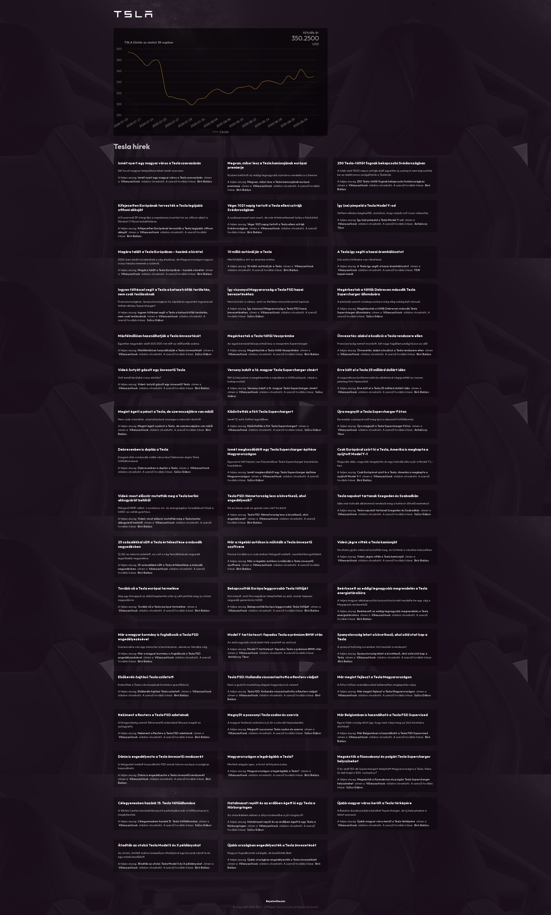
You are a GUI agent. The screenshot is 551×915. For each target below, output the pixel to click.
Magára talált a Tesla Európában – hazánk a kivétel (171, 270)
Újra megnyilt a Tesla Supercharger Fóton (384, 426)
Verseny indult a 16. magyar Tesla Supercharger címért (282, 388)
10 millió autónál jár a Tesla (264, 266)
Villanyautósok (130, 181)
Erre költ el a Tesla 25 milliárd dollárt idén (383, 388)
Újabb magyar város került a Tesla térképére (386, 821)
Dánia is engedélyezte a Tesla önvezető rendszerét (171, 775)
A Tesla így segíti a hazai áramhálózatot (383, 266)
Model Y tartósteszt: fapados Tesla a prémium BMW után (284, 649)
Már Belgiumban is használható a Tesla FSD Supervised (392, 733)
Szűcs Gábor (155, 320)
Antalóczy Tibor (238, 656)
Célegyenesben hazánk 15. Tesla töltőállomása (168, 821)
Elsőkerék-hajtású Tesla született (159, 691)
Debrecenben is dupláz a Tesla (158, 468)
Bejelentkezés (275, 901)
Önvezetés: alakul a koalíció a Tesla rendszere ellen (390, 350)
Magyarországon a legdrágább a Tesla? (273, 771)
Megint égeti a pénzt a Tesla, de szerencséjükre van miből (175, 426)
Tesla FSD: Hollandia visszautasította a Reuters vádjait (282, 691)
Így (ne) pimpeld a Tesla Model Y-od (380, 220)
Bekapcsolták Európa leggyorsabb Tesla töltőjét (278, 606)
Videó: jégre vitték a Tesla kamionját (380, 556)
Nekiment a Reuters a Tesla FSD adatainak (165, 733)
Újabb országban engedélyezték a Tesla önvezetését (282, 859)
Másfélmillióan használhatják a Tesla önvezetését (170, 350)
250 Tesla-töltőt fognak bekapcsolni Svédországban (391, 181)
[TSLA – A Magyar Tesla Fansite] (133, 14)
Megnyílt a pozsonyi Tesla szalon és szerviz (275, 729)
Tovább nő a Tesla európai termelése (162, 606)
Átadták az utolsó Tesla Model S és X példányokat (170, 863)
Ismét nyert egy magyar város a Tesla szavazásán (170, 177)
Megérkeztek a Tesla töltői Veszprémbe (273, 350)
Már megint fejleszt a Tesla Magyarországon (386, 691)
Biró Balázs (204, 181)
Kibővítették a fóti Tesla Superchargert (272, 426)
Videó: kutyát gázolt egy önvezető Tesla (164, 384)
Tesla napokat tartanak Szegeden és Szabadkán (388, 510)
